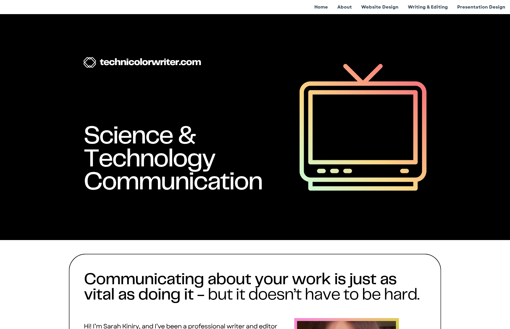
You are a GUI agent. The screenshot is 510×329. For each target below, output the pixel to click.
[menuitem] (321, 7)
